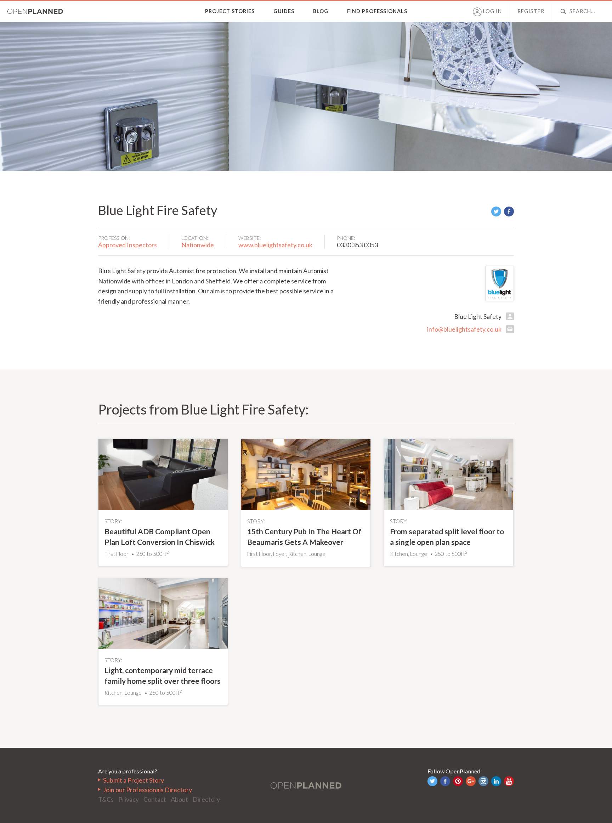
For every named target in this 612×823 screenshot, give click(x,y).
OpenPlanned (35, 11)
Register (530, 11)
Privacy (128, 799)
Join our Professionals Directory (147, 790)
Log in (492, 11)
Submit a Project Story (133, 780)
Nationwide (197, 245)
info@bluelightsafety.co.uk (464, 329)
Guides (283, 11)
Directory (206, 799)
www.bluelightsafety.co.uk (275, 245)
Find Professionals (377, 11)
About (179, 799)
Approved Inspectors (127, 245)
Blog (320, 11)
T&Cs (106, 799)
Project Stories (230, 11)
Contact (154, 799)
